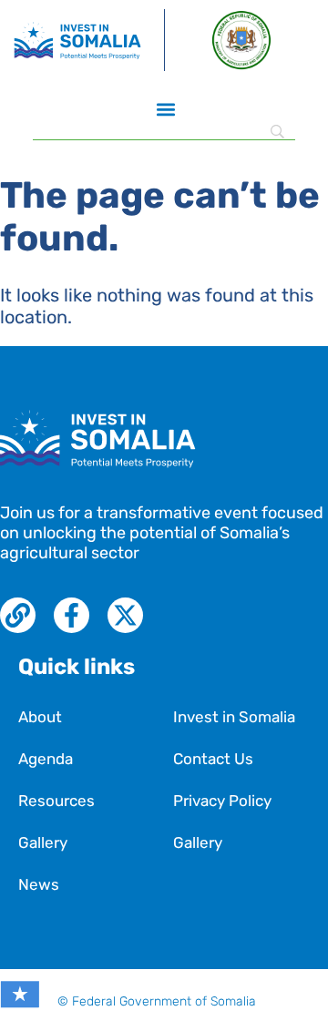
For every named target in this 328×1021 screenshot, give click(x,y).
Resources (56, 800)
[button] (165, 109)
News (38, 884)
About (40, 717)
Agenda (45, 759)
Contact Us (213, 759)
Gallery (42, 842)
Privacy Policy (222, 800)
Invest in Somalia (234, 717)
